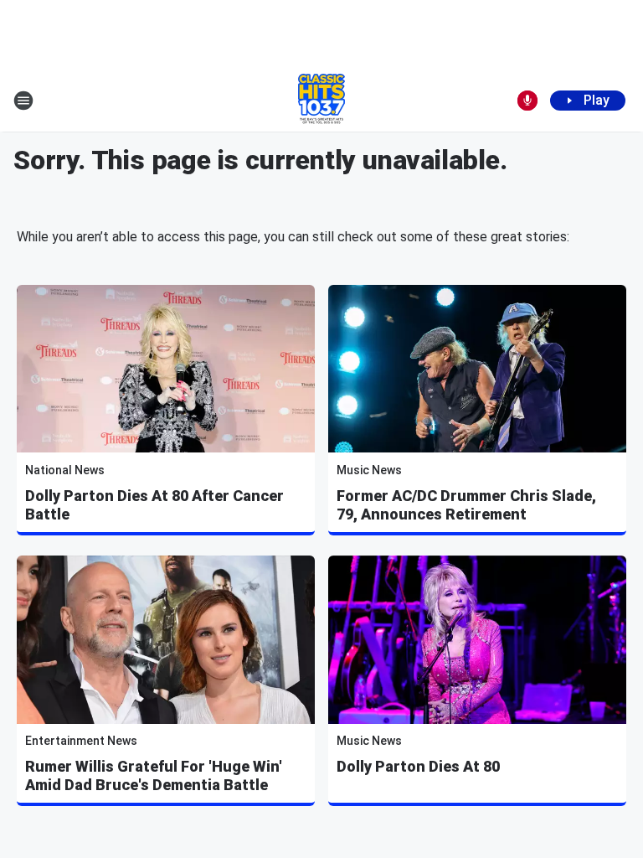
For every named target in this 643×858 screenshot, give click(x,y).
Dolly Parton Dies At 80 (418, 766)
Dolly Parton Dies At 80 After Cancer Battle (154, 505)
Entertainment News (81, 740)
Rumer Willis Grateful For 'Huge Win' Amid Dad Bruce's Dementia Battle (153, 775)
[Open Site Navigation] (23, 100)
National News (65, 470)
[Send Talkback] (527, 100)
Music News (369, 470)
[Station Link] (321, 100)
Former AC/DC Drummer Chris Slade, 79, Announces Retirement (466, 505)
